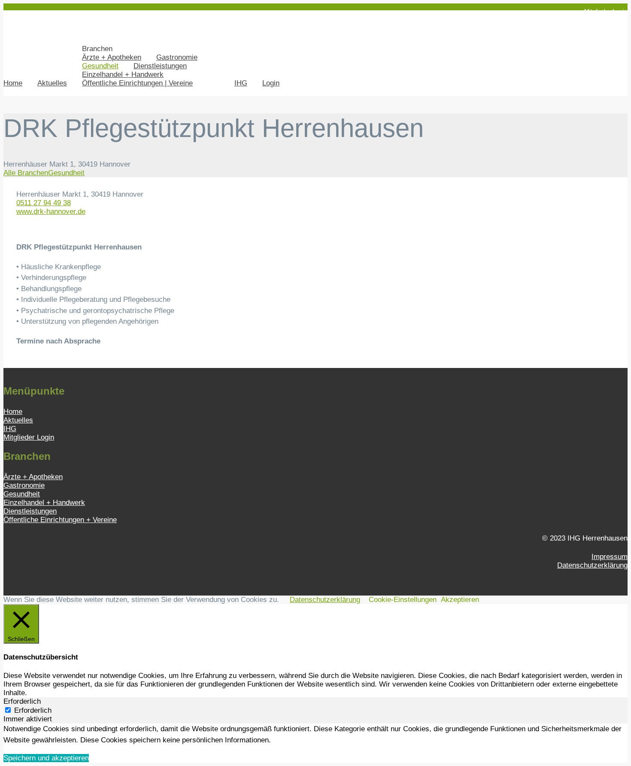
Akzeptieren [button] (460, 600)
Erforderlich (33, 710)
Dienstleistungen (160, 66)
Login (270, 83)
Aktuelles (52, 83)
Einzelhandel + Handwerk (123, 74)
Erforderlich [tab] (22, 701)
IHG (240, 83)
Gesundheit (100, 66)
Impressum (610, 557)
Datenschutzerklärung (592, 565)
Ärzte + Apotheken (111, 57)
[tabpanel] (315, 734)
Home (12, 83)
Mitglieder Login (606, 11)
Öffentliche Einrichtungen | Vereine (137, 83)
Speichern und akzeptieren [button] (46, 758)
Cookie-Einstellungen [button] (403, 600)
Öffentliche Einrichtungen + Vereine (60, 520)
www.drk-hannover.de (50, 211)
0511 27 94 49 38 (43, 203)
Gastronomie (176, 57)
